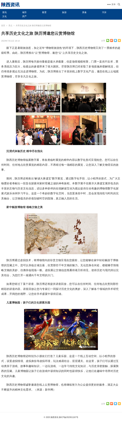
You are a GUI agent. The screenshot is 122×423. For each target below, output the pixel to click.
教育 (44, 12)
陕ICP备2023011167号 (68, 417)
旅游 (64, 12)
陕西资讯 (54, 417)
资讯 (4, 12)
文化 (4, 16)
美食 (84, 12)
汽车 (104, 12)
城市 (24, 12)
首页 (3, 25)
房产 (24, 16)
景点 (10, 25)
